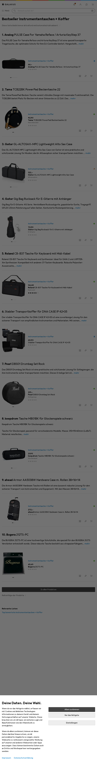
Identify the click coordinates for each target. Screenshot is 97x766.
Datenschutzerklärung (23, 758)
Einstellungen (71, 723)
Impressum (6, 758)
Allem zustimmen (71, 709)
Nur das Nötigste (72, 715)
